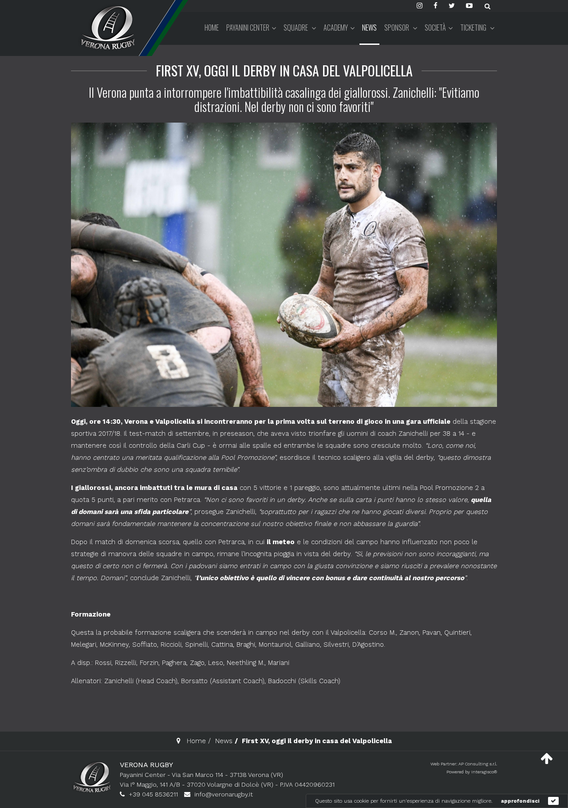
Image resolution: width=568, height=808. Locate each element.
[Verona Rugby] (106, 27)
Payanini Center (247, 27)
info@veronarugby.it (223, 794)
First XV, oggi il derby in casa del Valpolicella (284, 70)
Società (435, 27)
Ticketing (474, 27)
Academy (335, 27)
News (369, 27)
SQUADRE (296, 27)
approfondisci (520, 801)
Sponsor (397, 27)
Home (212, 27)
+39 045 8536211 (153, 794)
